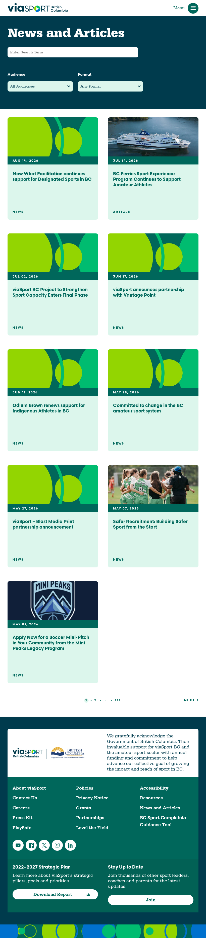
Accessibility (154, 788)
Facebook (31, 845)
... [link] (106, 700)
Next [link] (189, 700)
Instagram (57, 845)
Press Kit (22, 818)
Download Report (52, 894)
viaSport (38, 7)
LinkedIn (70, 845)
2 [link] (95, 700)
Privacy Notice (92, 798)
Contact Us (25, 798)
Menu (179, 8)
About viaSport (29, 788)
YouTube (18, 845)
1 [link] (86, 700)
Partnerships (90, 818)
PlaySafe (22, 828)
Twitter (44, 845)
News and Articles (160, 808)
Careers (21, 808)
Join (151, 900)
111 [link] (118, 700)
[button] (40, 86)
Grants (83, 808)
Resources (151, 798)
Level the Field (92, 828)
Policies (84, 788)
